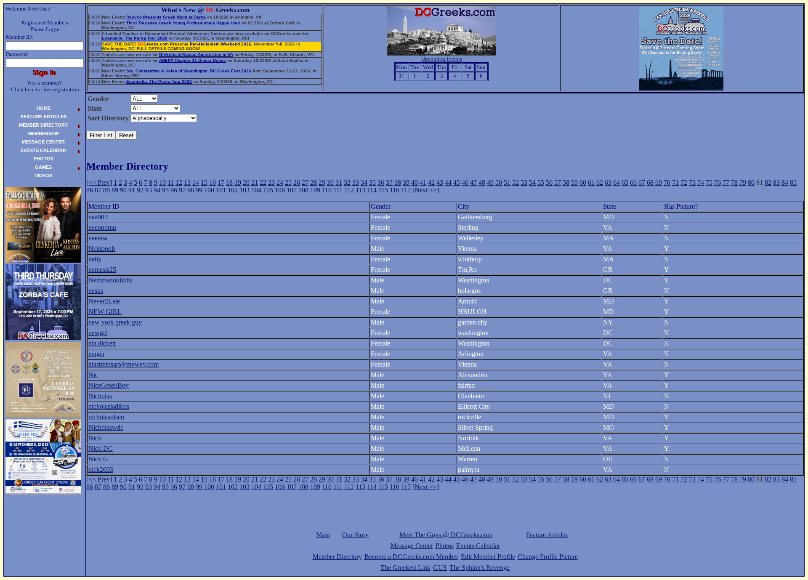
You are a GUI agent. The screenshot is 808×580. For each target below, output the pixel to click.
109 (315, 190)
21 (254, 182)
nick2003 (100, 469)
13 (187, 182)
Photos (445, 545)
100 (209, 190)
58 (566, 182)
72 (683, 182)
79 (742, 182)
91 (131, 190)
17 (221, 182)
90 (123, 190)
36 (380, 182)
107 (292, 190)
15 (204, 182)
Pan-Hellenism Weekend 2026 (220, 44)
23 (271, 182)
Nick (94, 438)
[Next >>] (425, 190)
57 (557, 182)
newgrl (97, 332)
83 (776, 182)
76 (717, 182)
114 (372, 190)
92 (140, 190)
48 (481, 182)
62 (599, 182)
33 (355, 182)
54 (532, 182)
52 (515, 182)
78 (734, 182)
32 (347, 182)
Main (323, 534)
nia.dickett (102, 343)
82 (768, 182)
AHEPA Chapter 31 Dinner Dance (192, 60)
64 (616, 182)
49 (490, 182)
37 (389, 182)
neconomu (102, 227)
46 (465, 182)
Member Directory (337, 556)
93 (148, 190)
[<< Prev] (99, 182)
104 (256, 190)
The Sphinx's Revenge (479, 567)
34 (364, 182)
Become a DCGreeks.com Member (411, 556)
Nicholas (100, 395)
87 (98, 190)
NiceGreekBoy (108, 385)
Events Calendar (478, 545)
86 (89, 190)
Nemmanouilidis (110, 280)
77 (726, 182)
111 (338, 190)
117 (406, 190)
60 (582, 182)
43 (439, 182)
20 (246, 182)
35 (372, 182)
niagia (96, 353)
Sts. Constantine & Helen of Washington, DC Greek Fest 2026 (188, 71)
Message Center (412, 545)
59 (574, 182)
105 (268, 190)
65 (625, 182)
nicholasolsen (106, 416)
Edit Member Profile (488, 556)
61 (591, 182)
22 (263, 182)
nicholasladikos (108, 406)
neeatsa (98, 238)
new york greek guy (115, 322)
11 (170, 182)
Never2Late (104, 301)
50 (498, 182)
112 (349, 190)
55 (540, 182)
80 (751, 182)
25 (288, 182)
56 (549, 182)
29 (322, 182)
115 (383, 190)
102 (233, 190)
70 (667, 182)
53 (524, 182)
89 (115, 190)
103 (244, 190)
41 (423, 182)
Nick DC (100, 448)
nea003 (98, 217)
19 (237, 182)
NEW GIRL (105, 311)
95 (165, 190)
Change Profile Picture (548, 556)
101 (221, 190)
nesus (95, 290)
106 (280, 190)
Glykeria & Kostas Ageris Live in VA (196, 54)
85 (793, 182)
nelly (94, 259)
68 (650, 182)
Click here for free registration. (45, 89)
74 (700, 182)
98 (190, 190)
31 (338, 182)
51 (507, 182)
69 (658, 182)
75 (709, 182)
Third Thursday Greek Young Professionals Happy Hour (183, 23)
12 (178, 182)
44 (448, 182)
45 (456, 182)
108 (303, 190)
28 (313, 182)
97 (182, 190)
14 (195, 182)
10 (162, 182)
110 (327, 190)
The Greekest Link (405, 567)
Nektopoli (101, 248)
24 (279, 182)
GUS (440, 567)
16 (212, 182)
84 (784, 182)
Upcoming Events (441, 59)
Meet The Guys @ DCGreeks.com (445, 534)
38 (397, 182)
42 (431, 182)
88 (106, 190)
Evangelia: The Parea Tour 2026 (134, 38)
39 (406, 182)
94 (157, 190)
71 (675, 182)
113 (360, 190)
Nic (93, 374)
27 (305, 182)
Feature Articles (547, 534)
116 (394, 190)
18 (229, 182)
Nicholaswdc (105, 427)
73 (692, 182)
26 (296, 182)
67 (641, 182)
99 (199, 190)
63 (608, 182)
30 (330, 182)
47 (473, 182)
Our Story (355, 534)
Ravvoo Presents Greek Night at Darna (166, 17)
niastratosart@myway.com (123, 364)
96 (173, 190)
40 (414, 182)
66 (633, 182)
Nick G (98, 459)
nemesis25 (102, 269)
